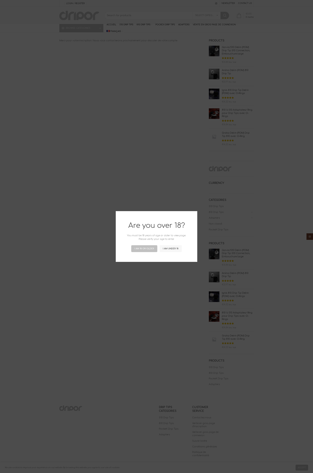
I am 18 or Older (144, 249)
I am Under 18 (171, 249)
